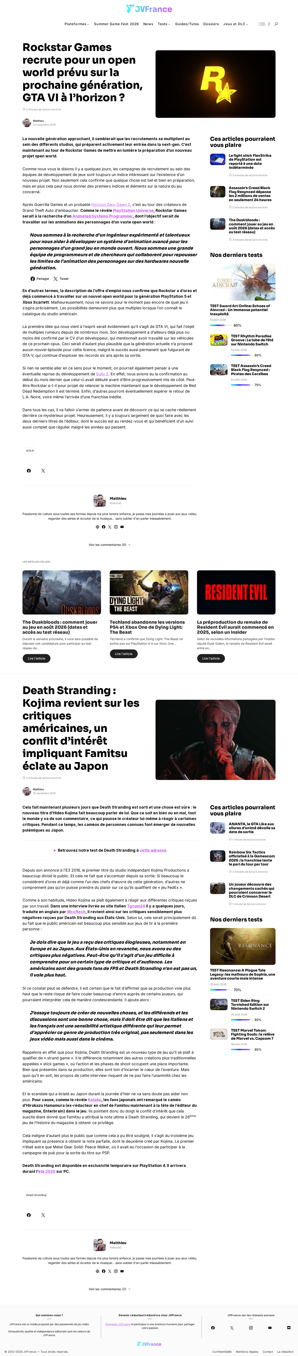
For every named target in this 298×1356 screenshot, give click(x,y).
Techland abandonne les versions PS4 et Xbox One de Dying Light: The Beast (147, 627)
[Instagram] (250, 1328)
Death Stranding (36, 1195)
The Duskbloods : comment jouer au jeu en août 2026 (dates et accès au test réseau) (252, 226)
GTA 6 (30, 450)
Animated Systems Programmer (102, 216)
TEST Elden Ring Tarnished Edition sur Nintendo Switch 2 (250, 1004)
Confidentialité (221, 1351)
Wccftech (76, 911)
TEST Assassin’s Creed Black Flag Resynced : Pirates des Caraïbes (251, 370)
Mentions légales (247, 1351)
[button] (263, 24)
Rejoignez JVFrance (118, 1324)
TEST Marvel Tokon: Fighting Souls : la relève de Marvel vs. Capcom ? (252, 1034)
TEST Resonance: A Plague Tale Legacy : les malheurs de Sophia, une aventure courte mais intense (242, 974)
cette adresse (153, 850)
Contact (268, 1351)
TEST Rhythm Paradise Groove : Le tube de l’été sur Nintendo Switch (252, 340)
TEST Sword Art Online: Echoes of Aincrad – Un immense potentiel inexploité (240, 310)
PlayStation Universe (133, 210)
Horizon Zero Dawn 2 (110, 204)
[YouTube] (269, 1328)
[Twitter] (231, 1328)
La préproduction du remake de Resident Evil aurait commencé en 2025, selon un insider (235, 627)
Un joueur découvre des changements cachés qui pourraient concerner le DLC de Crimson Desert (251, 891)
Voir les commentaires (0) (107, 545)
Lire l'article (36, 658)
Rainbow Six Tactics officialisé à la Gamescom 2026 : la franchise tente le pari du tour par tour (252, 858)
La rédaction (285, 1351)
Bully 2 (102, 374)
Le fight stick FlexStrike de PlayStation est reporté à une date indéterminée (250, 162)
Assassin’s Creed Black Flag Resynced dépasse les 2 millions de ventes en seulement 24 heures (250, 194)
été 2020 (46, 1171)
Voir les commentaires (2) (107, 1289)
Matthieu (38, 120)
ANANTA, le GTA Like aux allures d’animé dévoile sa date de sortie (252, 828)
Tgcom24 (136, 906)
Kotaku (94, 1099)
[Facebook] (212, 1328)
